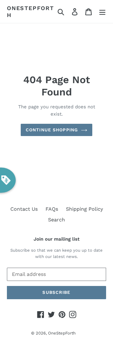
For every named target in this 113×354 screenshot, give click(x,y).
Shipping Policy (84, 209)
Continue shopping (52, 129)
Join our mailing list (56, 239)
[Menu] (102, 11)
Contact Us (24, 209)
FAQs (52, 209)
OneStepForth (30, 11)
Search (56, 220)
